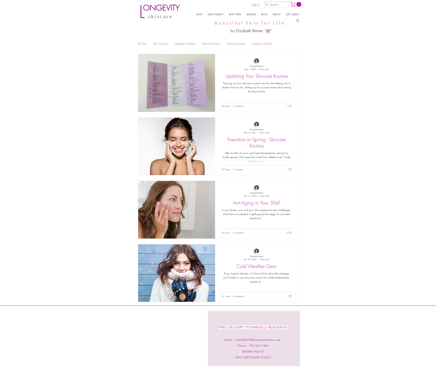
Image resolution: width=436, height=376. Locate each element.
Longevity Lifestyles (262, 43)
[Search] (297, 20)
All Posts (142, 43)
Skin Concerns (160, 43)
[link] (296, 4)
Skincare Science (236, 43)
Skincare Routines (211, 43)
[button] (199, 14)
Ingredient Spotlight (185, 43)
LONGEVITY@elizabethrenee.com (258, 339)
